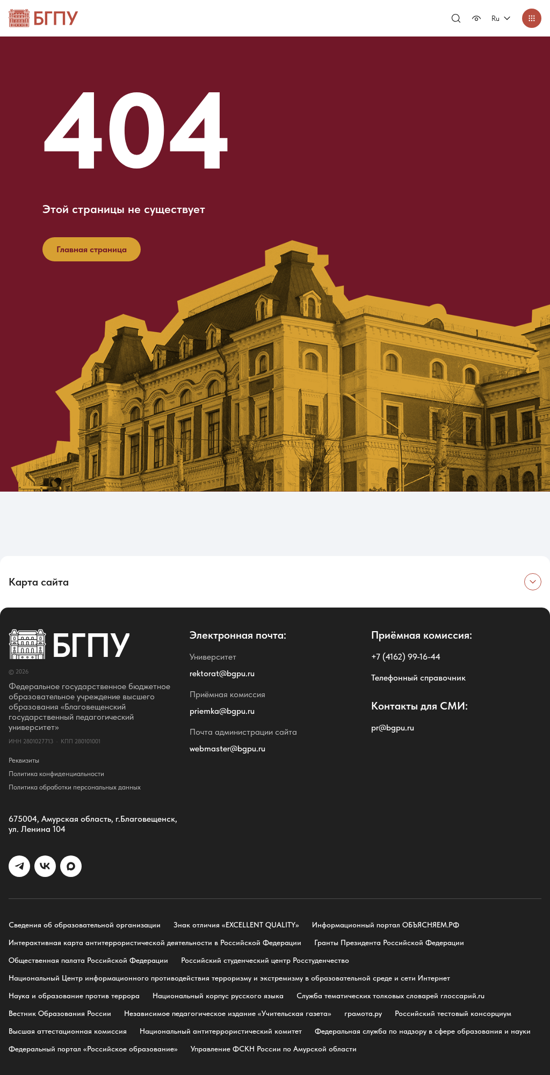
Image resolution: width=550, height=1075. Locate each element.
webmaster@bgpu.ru (227, 748)
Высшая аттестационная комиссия (68, 1031)
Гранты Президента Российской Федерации (389, 942)
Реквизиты (24, 760)
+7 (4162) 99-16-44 (405, 657)
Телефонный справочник (418, 677)
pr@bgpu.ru (392, 727)
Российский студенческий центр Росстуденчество (265, 960)
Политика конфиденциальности (56, 774)
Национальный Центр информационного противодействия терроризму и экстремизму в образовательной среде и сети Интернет (229, 978)
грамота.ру (363, 1013)
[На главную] (43, 18)
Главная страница (91, 249)
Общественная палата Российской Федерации (88, 960)
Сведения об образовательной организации (85, 924)
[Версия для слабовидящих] (476, 18)
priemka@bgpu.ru (222, 711)
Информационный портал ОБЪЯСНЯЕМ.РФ (385, 924)
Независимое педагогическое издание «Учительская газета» (227, 1013)
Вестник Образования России (60, 1013)
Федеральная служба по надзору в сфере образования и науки (423, 1031)
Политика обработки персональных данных (75, 787)
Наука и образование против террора (74, 995)
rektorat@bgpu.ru (222, 673)
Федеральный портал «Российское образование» (93, 1048)
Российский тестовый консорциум (453, 1013)
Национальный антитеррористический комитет (221, 1031)
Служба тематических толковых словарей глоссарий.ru (390, 995)
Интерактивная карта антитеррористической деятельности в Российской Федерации (155, 942)
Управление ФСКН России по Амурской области (274, 1048)
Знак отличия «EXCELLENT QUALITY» (236, 924)
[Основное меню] (531, 18)
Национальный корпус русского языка (218, 995)
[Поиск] (456, 18)
